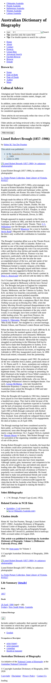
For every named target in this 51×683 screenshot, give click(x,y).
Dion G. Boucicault (9, 276)
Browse (10, 59)
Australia (29, 607)
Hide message (7, 133)
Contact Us (42, 676)
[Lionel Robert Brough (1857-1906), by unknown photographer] (25, 166)
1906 (11, 604)
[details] (22, 582)
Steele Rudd (6, 231)
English (10, 633)
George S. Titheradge (10, 320)
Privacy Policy (29, 676)
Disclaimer (16, 676)
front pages (14, 549)
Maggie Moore (10, 435)
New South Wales (16, 607)
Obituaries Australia (15, 3)
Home (9, 42)
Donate (10, 62)
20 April (4, 604)
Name (9, 72)
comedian (11, 648)
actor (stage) (12, 643)
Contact (10, 47)
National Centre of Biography (30, 661)
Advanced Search (14, 54)
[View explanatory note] (3, 618)
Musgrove (25, 229)
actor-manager (13, 646)
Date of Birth (12, 75)
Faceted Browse (13, 57)
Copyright (5, 676)
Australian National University (14, 664)
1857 (3, 594)
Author (10, 80)
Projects (10, 49)
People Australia (14, 6)
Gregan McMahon (14, 384)
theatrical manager (14, 651)
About (9, 44)
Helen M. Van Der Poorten (15, 144)
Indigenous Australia (15, 8)
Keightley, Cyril (13, 508)
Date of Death (13, 77)
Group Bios (12, 52)
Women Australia (14, 11)
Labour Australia (14, 13)
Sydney (4, 607)
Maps (9, 82)
